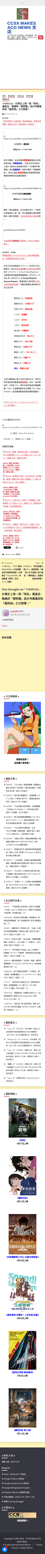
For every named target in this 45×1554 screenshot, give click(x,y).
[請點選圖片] (22, 1517)
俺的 (4, 96)
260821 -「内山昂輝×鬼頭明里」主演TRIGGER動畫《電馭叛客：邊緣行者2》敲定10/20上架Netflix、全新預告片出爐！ (23, 831)
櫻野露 (17, 554)
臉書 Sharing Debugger (14, 1501)
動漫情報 (11, 96)
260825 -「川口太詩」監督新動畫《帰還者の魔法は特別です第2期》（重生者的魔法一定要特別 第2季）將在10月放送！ (23, 787)
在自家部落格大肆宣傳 (29, 216)
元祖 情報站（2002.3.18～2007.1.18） (20, 1497)
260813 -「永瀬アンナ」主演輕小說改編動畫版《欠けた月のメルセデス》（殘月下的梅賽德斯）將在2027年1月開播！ (23, 884)
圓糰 (9, 1064)
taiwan (7, 554)
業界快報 (29, 96)
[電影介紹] (22, 1137)
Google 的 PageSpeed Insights (17, 1488)
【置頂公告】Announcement (28, 1078)
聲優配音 (5, 99)
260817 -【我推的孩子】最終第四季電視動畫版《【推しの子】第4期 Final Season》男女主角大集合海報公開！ (23, 852)
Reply (4, 625)
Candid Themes (26, 1548)
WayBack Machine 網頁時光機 (16, 1492)
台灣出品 (20, 96)
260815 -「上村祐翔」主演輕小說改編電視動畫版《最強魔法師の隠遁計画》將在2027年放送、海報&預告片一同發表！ (23, 863)
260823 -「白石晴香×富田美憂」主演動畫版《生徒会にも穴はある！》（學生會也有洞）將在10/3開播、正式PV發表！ (23, 809)
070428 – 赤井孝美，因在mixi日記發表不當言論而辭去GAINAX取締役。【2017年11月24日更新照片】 (23, 1031)
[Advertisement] (22, 65)
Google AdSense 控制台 (14, 1478)
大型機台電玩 (31, 269)
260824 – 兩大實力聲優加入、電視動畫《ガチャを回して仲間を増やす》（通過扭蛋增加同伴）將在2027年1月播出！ (23, 798)
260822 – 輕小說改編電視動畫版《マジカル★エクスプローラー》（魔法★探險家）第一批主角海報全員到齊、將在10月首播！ (23, 820)
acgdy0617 (15, 611)
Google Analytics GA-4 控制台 (16, 1483)
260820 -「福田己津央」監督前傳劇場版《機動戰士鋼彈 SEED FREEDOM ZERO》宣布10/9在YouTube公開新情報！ (23, 841)
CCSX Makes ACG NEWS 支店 (21, 27)
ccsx (9, 1028)
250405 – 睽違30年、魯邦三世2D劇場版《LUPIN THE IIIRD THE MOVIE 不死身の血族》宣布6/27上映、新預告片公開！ (23, 1053)
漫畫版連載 (19, 269)
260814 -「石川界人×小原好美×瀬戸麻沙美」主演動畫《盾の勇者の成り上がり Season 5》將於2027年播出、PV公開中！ (23, 874)
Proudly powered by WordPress (17, 1544)
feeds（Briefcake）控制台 (15, 1474)
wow (13, 554)
